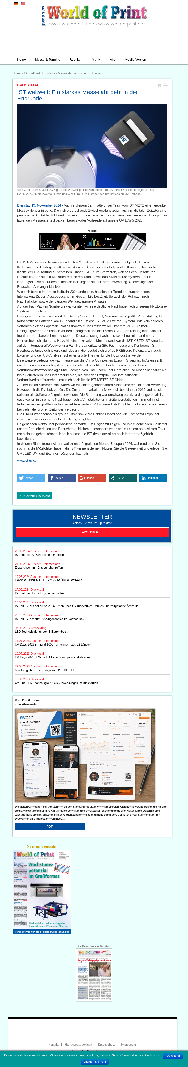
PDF (50, 826)
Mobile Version (135, 59)
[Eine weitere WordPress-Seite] (94, 15)
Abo (113, 59)
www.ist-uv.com (28, 460)
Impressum (128, 1044)
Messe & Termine (47, 59)
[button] (31, 478)
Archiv (96, 59)
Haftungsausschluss (78, 1044)
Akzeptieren (173, 1055)
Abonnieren (92, 532)
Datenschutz (106, 1044)
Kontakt (53, 1044)
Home (21, 59)
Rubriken (76, 59)
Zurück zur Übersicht (34, 496)
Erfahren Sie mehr (94, 1061)
